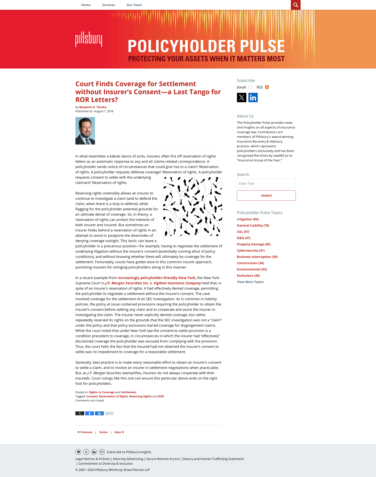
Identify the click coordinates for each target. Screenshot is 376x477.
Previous (84, 431)
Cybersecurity (251, 250)
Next (119, 431)
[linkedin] (94, 452)
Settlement (128, 392)
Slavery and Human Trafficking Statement (213, 459)
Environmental (252, 269)
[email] (102, 452)
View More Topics (250, 282)
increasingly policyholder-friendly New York (156, 277)
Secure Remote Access (163, 459)
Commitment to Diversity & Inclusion (105, 463)
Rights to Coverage (102, 392)
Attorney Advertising (128, 459)
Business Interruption (257, 257)
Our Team (134, 5)
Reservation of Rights (113, 396)
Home (85, 5)
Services (108, 5)
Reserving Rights (140, 396)
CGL (243, 231)
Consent (92, 396)
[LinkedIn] (253, 97)
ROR (161, 396)
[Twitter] (241, 97)
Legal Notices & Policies (92, 459)
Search (266, 195)
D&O (243, 238)
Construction (250, 263)
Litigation (247, 219)
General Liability (253, 225)
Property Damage (253, 244)
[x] (86, 452)
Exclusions (248, 275)
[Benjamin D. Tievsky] (86, 131)
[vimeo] (78, 452)
